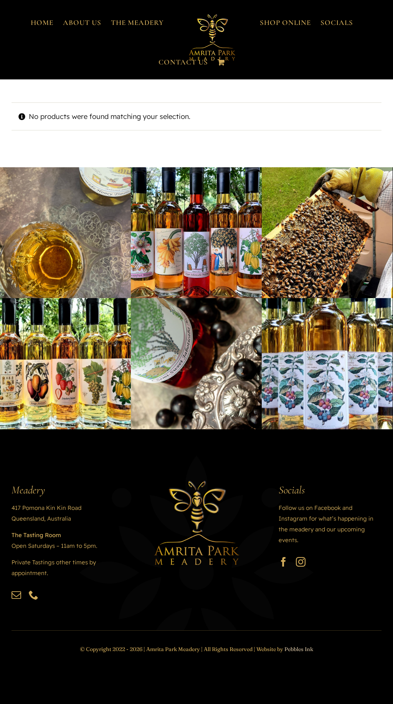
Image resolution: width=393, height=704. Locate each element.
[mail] (16, 595)
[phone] (33, 595)
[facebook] (283, 562)
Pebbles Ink (298, 649)
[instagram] (300, 562)
